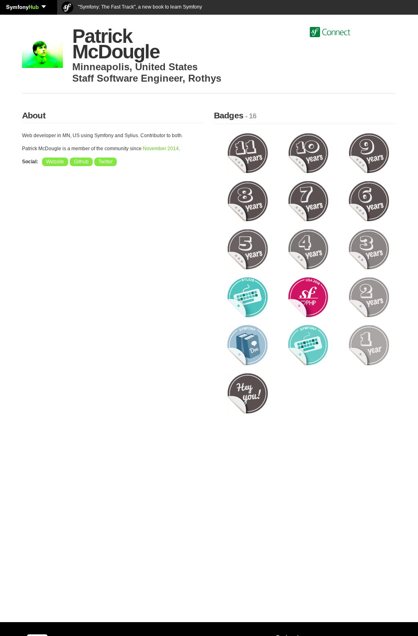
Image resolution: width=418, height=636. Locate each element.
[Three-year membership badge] (369, 249)
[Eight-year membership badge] (248, 201)
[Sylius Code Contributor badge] (248, 297)
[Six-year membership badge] (369, 201)
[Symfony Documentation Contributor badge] (248, 345)
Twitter (105, 162)
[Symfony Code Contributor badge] (308, 345)
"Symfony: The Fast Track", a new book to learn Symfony (139, 7)
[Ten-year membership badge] (308, 153)
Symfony (22, 7)
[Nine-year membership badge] (369, 153)
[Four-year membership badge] (308, 249)
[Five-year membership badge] (248, 249)
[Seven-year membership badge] (308, 201)
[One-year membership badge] (369, 345)
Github (81, 162)
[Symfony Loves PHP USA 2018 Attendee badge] (308, 297)
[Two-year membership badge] (369, 297)
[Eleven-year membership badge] (248, 153)
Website (55, 162)
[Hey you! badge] (248, 393)
